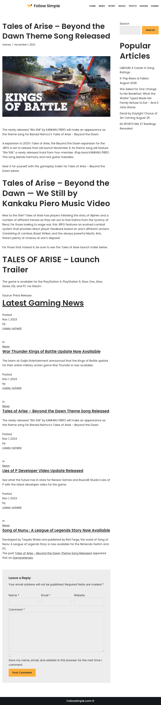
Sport (111, 6)
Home (92, 6)
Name (14, 595)
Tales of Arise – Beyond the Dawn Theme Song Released (55, 411)
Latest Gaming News (43, 302)
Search (124, 24)
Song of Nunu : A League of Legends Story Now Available (56, 530)
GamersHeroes (23, 558)
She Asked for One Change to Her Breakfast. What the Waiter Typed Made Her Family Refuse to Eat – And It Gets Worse (139, 98)
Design (144, 6)
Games (155, 6)
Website (79, 595)
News (102, 6)
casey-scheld (11, 328)
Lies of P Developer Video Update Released (42, 470)
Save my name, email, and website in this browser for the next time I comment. (55, 662)
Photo (133, 6)
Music (122, 6)
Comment (17, 609)
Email (45, 595)
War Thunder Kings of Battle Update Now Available (51, 351)
